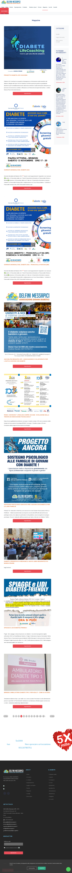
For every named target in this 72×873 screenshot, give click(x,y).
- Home (27, 774)
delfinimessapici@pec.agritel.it (11, 830)
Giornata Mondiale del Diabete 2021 (17, 170)
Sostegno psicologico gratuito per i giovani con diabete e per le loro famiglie (27, 505)
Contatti (55, 7)
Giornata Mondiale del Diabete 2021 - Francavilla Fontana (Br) (26, 264)
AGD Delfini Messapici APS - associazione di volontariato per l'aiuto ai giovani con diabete (26, 360)
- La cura (50, 782)
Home (3, 7)
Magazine (45, 7)
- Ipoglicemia (51, 785)
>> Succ (52, 716)
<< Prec (6, 716)
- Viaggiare (51, 796)
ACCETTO (42, 868)
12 (43, 716)
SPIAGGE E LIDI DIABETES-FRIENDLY (15, 627)
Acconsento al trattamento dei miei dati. (11, 847)
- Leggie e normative (30, 785)
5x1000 (58, 34)
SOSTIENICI (4, 11)
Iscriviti (50, 7)
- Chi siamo (28, 777)
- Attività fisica (51, 793)
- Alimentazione (52, 791)
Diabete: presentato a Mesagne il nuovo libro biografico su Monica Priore (26, 562)
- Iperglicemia (51, 788)
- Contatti (28, 793)
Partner (40, 7)
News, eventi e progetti (59, 41)
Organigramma (17, 7)
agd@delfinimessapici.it (10, 822)
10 (37, 716)
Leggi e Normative (60, 37)
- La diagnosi (51, 780)
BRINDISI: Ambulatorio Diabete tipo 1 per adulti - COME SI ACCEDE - (27, 692)
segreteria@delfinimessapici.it (10, 826)
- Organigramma (30, 782)
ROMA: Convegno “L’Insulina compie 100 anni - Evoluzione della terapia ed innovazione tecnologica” (26, 416)
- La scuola (50, 799)
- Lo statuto (28, 780)
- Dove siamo (29, 796)
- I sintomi (50, 777)
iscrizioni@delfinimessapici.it (9, 824)
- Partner (28, 788)
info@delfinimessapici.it (8, 828)
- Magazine (28, 791)
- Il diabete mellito (52, 774)
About (6, 7)
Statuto (11, 7)
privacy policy (32, 868)
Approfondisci (27, 93)
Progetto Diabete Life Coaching (15, 75)
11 (40, 716)
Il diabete (25, 7)
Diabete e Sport (33, 7)
